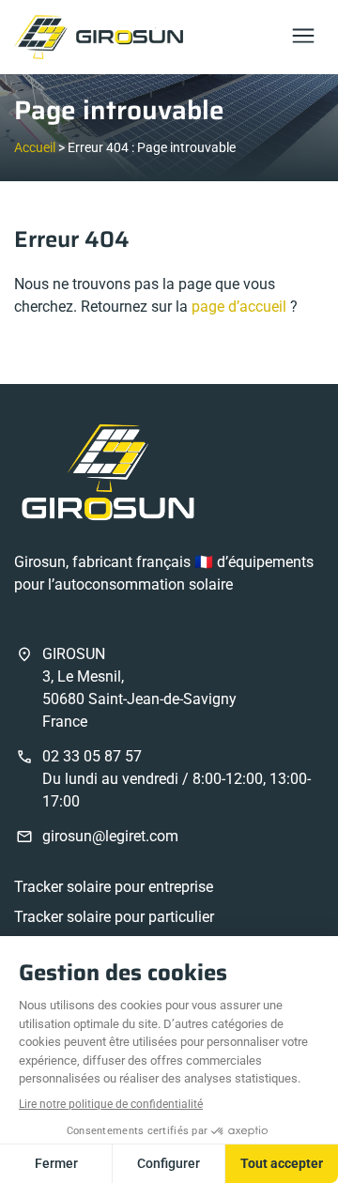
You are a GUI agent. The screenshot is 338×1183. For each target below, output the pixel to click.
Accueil (34, 147)
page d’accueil (239, 306)
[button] (303, 37)
